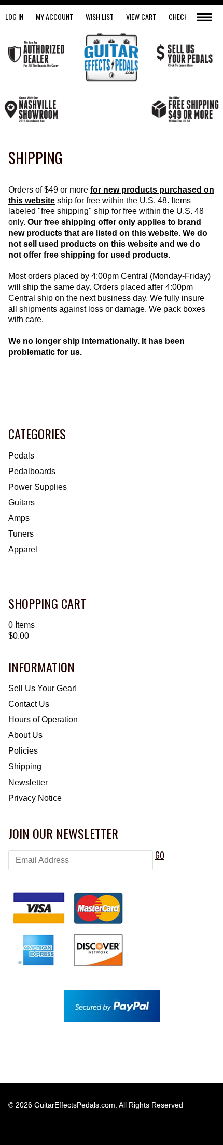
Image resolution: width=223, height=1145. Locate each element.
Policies (23, 750)
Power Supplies (37, 486)
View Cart (141, 16)
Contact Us (28, 703)
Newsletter (28, 782)
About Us (25, 735)
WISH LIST (100, 16)
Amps (19, 518)
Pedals (21, 455)
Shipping (24, 766)
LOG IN (14, 16)
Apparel (22, 549)
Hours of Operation (43, 719)
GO (159, 855)
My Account (54, 16)
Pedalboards (31, 471)
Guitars (21, 502)
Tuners (21, 533)
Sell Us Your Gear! (42, 688)
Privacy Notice (35, 798)
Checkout (184, 16)
